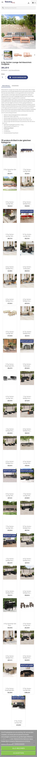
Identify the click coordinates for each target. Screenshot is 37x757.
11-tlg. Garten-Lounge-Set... (27, 689)
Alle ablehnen (18, 748)
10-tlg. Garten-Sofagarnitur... (27, 332)
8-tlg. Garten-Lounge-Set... (10, 203)
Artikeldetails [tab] (15, 85)
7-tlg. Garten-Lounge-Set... (27, 170)
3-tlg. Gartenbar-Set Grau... (10, 170)
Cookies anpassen (19, 744)
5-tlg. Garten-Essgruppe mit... (10, 365)
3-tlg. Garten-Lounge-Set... (27, 624)
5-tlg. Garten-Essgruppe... (27, 267)
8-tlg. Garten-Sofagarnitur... (27, 203)
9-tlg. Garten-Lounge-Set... (10, 332)
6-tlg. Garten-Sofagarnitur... (27, 592)
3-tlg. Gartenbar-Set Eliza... (10, 624)
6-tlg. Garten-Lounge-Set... (10, 397)
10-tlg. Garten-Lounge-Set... (27, 235)
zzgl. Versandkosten (14, 70)
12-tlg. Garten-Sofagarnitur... (27, 527)
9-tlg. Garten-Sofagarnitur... (27, 559)
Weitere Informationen (7, 744)
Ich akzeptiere (18, 753)
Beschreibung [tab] (6, 85)
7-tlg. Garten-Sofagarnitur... (27, 397)
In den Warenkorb (17, 77)
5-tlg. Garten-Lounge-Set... (10, 235)
